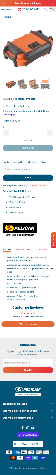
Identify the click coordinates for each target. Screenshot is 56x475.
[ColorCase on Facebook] (23, 428)
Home (7, 16)
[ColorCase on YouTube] (33, 428)
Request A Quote (38, 185)
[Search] (45, 9)
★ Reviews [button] (53, 240)
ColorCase (21, 468)
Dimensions (19, 249)
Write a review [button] (28, 324)
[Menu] (1, 9)
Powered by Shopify (38, 468)
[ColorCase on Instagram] (28, 428)
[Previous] (4, 3)
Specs (29, 249)
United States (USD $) (26, 444)
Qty (5, 127)
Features (7, 249)
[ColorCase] (28, 9)
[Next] (52, 3)
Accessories (41, 249)
